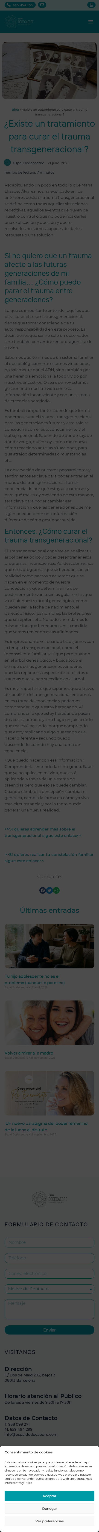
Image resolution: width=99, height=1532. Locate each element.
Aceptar (49, 1496)
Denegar (49, 1508)
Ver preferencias (49, 1521)
